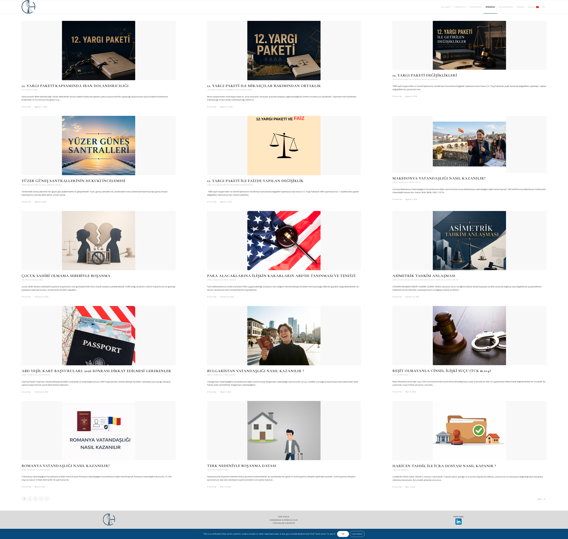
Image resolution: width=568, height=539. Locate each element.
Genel (35, 90)
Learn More (357, 534)
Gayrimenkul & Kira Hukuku (235, 90)
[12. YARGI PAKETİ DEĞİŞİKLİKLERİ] (469, 45)
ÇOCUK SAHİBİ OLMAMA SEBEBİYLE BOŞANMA (66, 275)
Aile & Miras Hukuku (215, 90)
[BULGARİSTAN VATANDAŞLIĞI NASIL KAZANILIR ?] (284, 335)
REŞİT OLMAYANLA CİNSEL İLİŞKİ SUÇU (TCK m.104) (441, 370)
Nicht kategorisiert (231, 185)
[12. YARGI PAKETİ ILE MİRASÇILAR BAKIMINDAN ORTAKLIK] (284, 50)
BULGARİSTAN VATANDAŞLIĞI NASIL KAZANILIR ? (255, 371)
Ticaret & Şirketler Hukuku (50, 185)
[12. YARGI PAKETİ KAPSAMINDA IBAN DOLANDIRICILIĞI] (99, 50)
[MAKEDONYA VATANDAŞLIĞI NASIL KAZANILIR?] (469, 144)
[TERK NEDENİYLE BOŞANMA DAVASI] (284, 430)
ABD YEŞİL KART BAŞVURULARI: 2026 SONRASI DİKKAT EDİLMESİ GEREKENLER (96, 371)
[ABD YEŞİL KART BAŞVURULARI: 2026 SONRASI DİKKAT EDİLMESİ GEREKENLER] (99, 335)
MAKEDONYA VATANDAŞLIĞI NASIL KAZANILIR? (438, 178)
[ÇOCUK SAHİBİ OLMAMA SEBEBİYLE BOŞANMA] (99, 240)
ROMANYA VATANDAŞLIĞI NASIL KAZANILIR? (66, 465)
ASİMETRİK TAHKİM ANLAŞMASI (423, 275)
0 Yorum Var (26, 107)
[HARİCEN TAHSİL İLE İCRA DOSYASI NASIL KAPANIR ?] (469, 430)
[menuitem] (445, 6)
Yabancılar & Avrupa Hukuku (409, 182)
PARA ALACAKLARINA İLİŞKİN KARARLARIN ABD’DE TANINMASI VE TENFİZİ (281, 275)
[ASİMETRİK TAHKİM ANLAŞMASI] (469, 240)
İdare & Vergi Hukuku (429, 79)
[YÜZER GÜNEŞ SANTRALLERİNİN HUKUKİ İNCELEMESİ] (99, 145)
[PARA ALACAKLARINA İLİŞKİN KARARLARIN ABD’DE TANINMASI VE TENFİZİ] (284, 240)
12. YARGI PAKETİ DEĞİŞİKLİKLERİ (424, 75)
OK (343, 534)
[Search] (543, 6)
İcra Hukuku (414, 79)
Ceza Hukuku (27, 90)
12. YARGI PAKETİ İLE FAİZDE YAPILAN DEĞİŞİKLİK (255, 180)
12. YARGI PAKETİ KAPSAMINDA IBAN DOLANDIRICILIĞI (75, 85)
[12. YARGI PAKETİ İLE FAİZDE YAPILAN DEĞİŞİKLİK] (284, 145)
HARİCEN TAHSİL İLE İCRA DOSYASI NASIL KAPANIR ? (444, 466)
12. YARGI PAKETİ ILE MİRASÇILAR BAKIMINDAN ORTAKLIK (264, 85)
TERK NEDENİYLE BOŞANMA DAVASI (241, 465)
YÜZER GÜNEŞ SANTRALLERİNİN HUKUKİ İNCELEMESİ (73, 180)
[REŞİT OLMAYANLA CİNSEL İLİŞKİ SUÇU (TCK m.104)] (469, 335)
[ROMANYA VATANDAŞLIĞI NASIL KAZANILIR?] (99, 430)
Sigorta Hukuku (246, 185)
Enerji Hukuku (27, 185)
